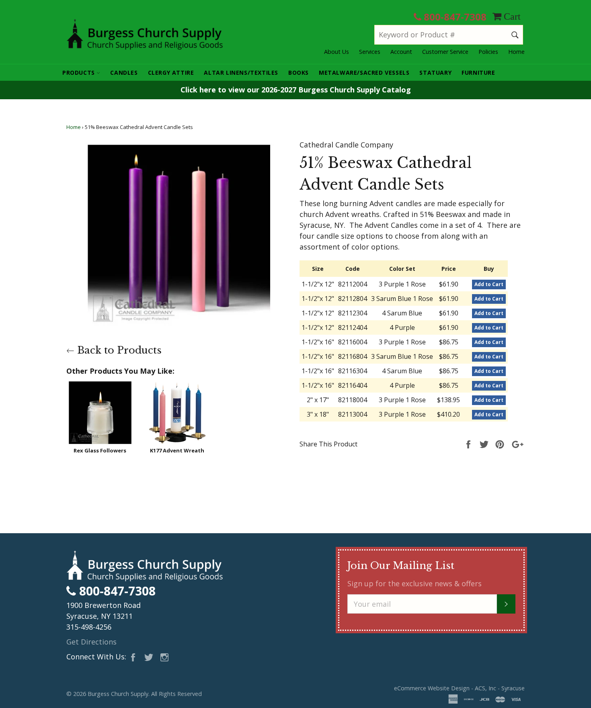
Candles (123, 72)
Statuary (435, 72)
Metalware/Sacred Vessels (364, 72)
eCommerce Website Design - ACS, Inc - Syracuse (459, 688)
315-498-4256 (88, 627)
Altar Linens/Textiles (241, 72)
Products (79, 72)
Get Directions (91, 642)
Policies (488, 51)
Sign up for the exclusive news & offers (414, 583)
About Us (336, 51)
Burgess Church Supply (118, 694)
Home (516, 51)
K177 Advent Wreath (177, 450)
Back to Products (118, 350)
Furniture (478, 72)
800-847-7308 (453, 16)
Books (298, 72)
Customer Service (445, 51)
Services (369, 51)
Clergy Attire (171, 72)
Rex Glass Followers (100, 450)
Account (401, 51)
